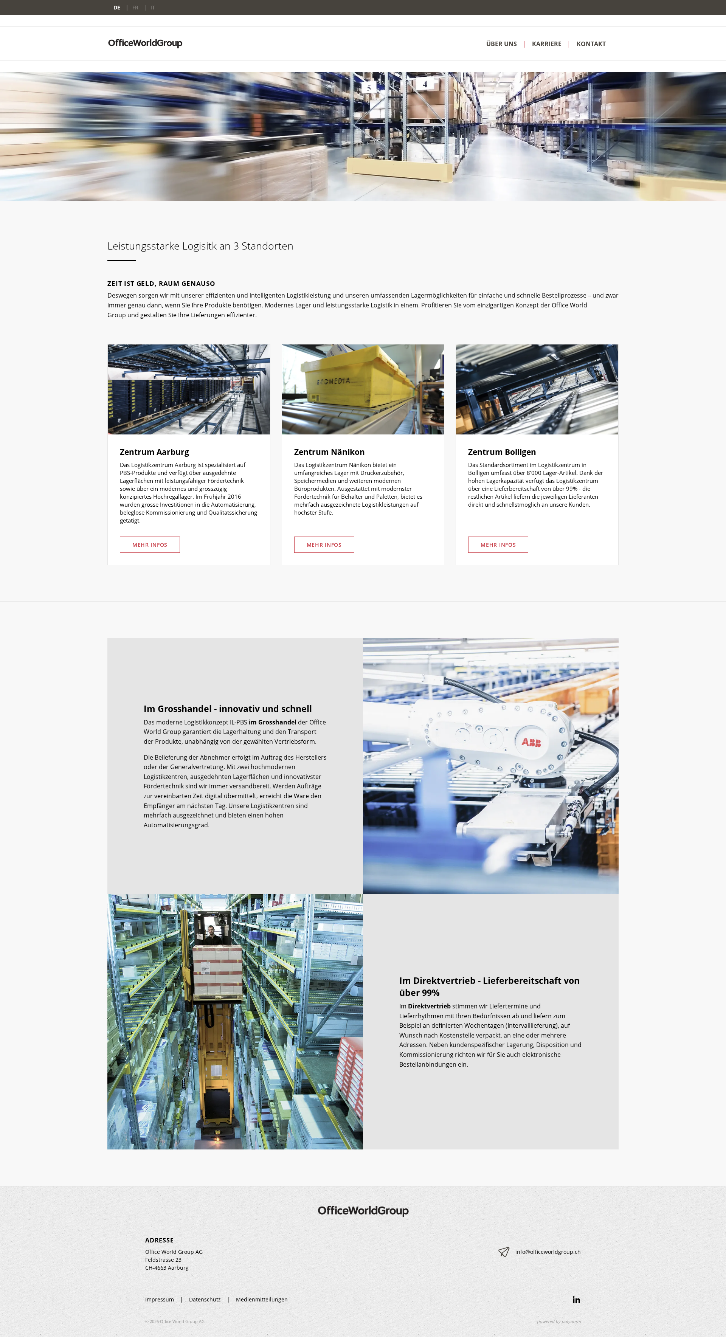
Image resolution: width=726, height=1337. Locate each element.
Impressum (159, 1299)
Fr (136, 7)
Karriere (547, 44)
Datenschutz (205, 1299)
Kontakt (591, 44)
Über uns (501, 44)
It (152, 7)
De (117, 7)
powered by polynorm (559, 1321)
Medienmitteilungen (262, 1299)
